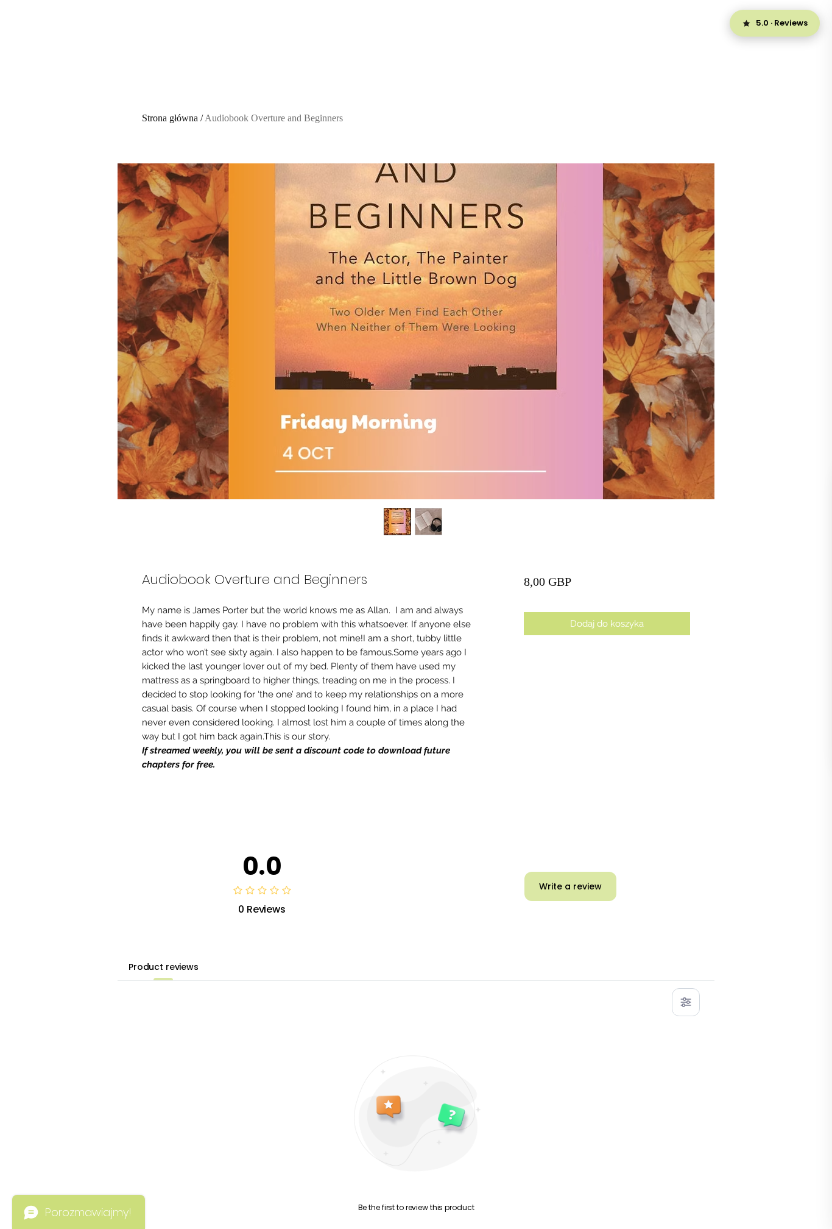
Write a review (570, 886)
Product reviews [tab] (164, 967)
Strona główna (170, 118)
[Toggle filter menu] (686, 1002)
